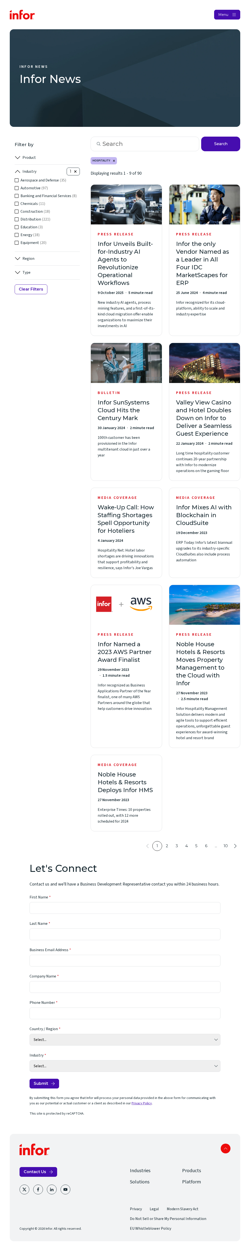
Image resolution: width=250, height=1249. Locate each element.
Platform (191, 1181)
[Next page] (235, 846)
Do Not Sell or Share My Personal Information (168, 1218)
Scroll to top (225, 1148)
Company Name (43, 976)
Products (191, 1170)
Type (26, 272)
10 (226, 846)
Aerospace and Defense (43, 180)
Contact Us (35, 1171)
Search (221, 143)
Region (28, 258)
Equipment (33, 242)
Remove (114, 160)
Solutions (139, 1181)
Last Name (39, 923)
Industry (29, 171)
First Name (39, 897)
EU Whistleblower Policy (150, 1228)
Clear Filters (31, 289)
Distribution (35, 219)
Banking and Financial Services (49, 196)
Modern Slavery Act (182, 1209)
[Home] (22, 15)
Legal (154, 1209)
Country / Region (44, 1029)
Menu (223, 14)
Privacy (136, 1209)
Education (32, 227)
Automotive (34, 188)
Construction (35, 211)
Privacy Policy (142, 1103)
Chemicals (33, 203)
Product (29, 157)
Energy (30, 235)
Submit (41, 1083)
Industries (140, 1170)
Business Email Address (49, 950)
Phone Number (42, 1002)
